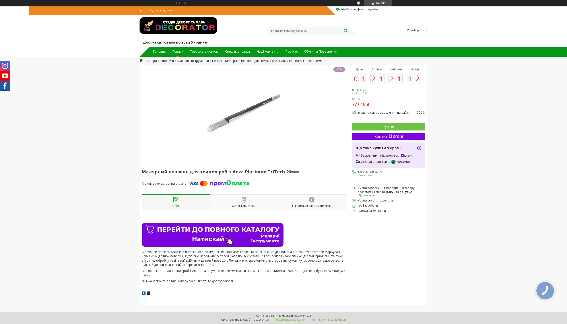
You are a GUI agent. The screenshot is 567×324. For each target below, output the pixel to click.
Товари (177, 51)
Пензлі (217, 61)
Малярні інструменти (193, 61)
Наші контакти (268, 51)
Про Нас (291, 51)
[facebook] (144, 294)
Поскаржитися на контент (291, 320)
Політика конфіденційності (328, 320)
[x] (148, 294)
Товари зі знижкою (204, 51)
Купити (388, 127)
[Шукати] (345, 31)
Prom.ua (305, 316)
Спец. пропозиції (237, 51)
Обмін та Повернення (320, 51)
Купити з (381, 136)
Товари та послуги (160, 61)
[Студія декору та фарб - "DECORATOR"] (178, 28)
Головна (159, 51)
